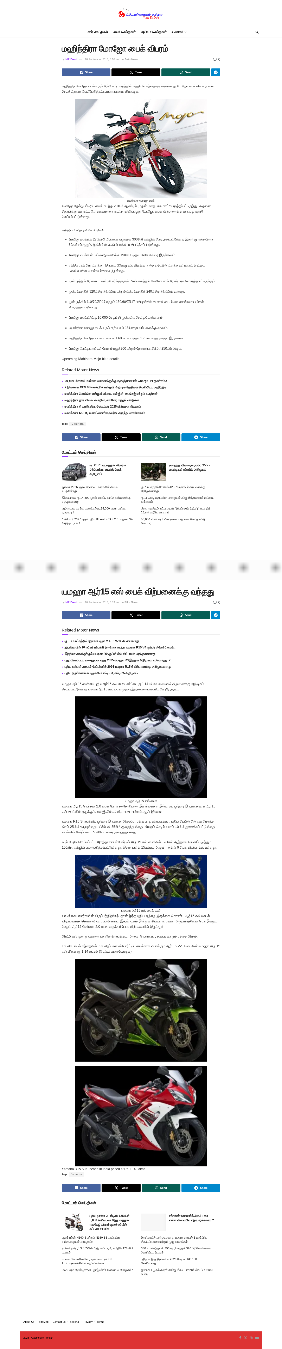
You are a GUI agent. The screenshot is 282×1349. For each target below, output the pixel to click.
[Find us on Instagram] (251, 1338)
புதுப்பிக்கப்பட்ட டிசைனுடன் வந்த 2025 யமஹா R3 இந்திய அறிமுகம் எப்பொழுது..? (118, 660)
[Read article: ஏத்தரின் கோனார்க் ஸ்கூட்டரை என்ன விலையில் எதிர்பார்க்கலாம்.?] (153, 1222)
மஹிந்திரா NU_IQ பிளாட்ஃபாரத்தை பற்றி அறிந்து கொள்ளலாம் (105, 413)
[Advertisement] (141, 541)
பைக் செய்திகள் (125, 32)
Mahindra (77, 423)
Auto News (131, 59)
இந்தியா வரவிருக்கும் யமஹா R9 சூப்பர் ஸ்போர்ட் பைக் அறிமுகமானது (110, 653)
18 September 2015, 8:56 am (102, 59)
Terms (100, 1321)
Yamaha (76, 1174)
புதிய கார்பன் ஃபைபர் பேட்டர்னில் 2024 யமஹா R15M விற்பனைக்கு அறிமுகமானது (118, 666)
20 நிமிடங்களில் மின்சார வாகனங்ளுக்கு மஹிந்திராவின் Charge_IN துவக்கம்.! (116, 381)
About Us (28, 1321)
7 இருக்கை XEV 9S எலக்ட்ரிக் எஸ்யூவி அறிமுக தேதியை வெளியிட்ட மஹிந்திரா (116, 387)
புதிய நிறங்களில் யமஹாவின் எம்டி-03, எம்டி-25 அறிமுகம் (101, 673)
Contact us (59, 1321)
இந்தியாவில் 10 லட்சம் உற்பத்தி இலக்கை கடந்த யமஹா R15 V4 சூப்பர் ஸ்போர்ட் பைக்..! (121, 647)
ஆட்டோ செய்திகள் (154, 32)
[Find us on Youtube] (257, 1338)
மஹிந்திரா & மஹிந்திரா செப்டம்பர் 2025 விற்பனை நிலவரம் (103, 406)
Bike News (131, 602)
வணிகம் (177, 32)
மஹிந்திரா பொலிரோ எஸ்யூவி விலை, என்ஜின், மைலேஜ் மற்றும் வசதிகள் (111, 393)
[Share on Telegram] (215, 72)
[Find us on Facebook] (240, 1338)
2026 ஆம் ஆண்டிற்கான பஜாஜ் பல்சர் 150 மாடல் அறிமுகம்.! (97, 1269)
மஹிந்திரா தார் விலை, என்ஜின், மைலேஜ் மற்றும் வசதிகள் (102, 400)
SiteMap (44, 1321)
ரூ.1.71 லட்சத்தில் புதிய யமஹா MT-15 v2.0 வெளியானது (102, 641)
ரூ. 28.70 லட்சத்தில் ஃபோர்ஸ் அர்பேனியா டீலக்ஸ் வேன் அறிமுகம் (108, 469)
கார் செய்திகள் (98, 32)
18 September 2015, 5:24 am (102, 602)
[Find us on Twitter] (245, 1338)
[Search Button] (257, 32)
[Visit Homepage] (141, 13)
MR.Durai (71, 59)
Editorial (74, 1321)
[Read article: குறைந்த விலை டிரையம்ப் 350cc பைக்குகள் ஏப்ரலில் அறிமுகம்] (153, 472)
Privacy (88, 1321)
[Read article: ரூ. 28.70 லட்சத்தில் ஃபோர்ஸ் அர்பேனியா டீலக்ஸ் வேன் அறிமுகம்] (74, 472)
